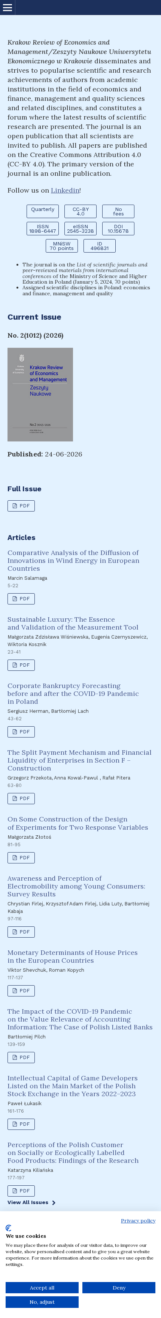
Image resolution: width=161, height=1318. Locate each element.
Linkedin (65, 190)
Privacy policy (138, 1220)
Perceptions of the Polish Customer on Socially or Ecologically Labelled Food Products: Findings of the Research (73, 1152)
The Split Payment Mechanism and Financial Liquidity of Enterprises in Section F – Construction (79, 760)
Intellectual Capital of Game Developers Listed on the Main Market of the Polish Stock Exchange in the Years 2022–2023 (72, 1086)
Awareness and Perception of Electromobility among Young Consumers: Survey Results (76, 886)
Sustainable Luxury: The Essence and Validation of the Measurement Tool (73, 623)
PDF (24, 506)
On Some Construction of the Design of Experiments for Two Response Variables (77, 823)
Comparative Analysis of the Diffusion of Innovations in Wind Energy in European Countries (73, 560)
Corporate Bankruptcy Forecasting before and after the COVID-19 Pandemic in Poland (73, 693)
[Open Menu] (7, 7)
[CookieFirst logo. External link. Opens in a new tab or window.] (8, 1228)
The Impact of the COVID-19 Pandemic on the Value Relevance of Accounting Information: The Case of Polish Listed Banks (80, 1019)
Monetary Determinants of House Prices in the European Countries (72, 956)
